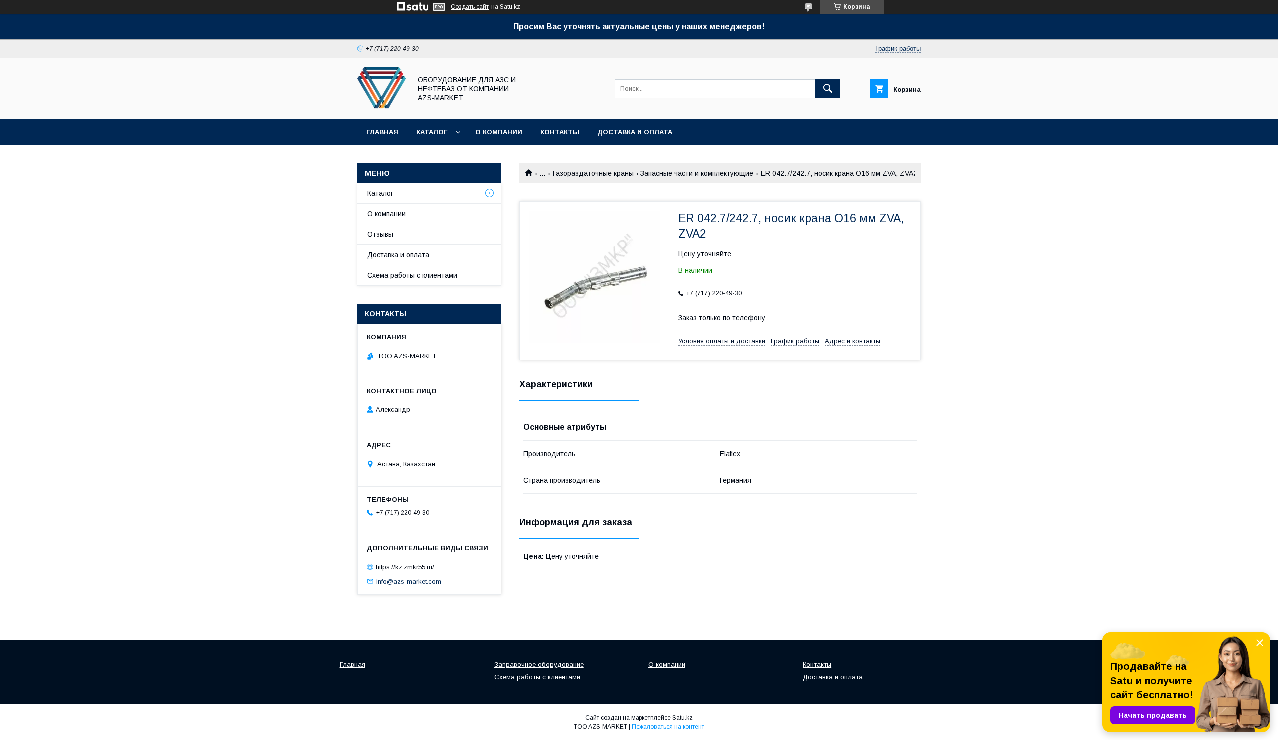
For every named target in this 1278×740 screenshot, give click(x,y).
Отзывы (380, 234)
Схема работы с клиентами (412, 275)
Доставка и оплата (634, 132)
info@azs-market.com (408, 581)
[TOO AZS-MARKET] (381, 106)
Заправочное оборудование (539, 664)
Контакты (559, 132)
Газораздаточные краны (593, 173)
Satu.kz (682, 717)
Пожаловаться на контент (668, 726)
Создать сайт (470, 6)
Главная (382, 132)
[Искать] (827, 88)
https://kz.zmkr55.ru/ (405, 567)
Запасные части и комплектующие (696, 173)
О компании (498, 132)
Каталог (431, 132)
